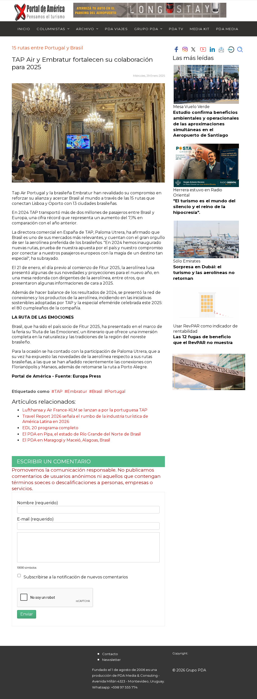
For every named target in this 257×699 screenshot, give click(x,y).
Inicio (24, 29)
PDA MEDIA (227, 29)
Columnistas (51, 29)
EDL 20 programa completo (50, 427)
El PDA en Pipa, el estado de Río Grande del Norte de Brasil (81, 434)
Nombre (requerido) (37, 502)
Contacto (110, 654)
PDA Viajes (116, 29)
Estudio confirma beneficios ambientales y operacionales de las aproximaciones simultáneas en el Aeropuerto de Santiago (206, 124)
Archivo (85, 29)
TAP (58, 391)
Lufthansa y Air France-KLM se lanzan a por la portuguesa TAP (84, 410)
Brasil (97, 391)
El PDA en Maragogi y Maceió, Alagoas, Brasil (66, 440)
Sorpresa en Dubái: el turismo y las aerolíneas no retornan (204, 272)
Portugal (116, 391)
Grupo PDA (146, 29)
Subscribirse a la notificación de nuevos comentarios (76, 577)
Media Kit (200, 29)
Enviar (26, 614)
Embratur (77, 391)
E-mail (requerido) (35, 519)
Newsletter (111, 660)
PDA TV (176, 29)
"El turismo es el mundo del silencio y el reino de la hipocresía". (204, 206)
